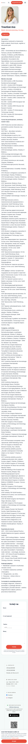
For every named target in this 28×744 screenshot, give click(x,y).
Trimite (14, 647)
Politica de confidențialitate (9, 651)
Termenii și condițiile (20, 651)
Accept (14, 741)
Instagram (10, 697)
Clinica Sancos (14, 707)
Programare (5, 34)
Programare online (17, 2)
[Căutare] (8, 2)
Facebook (10, 695)
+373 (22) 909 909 (10, 668)
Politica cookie (15, 738)
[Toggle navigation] (25, 2)
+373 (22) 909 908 (10, 670)
